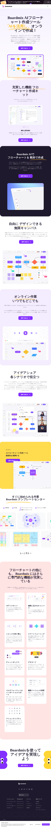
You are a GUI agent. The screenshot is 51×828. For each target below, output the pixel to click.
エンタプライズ (38, 805)
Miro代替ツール (9, 807)
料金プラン (38, 803)
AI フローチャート (20, 807)
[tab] (23, 795)
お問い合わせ (38, 807)
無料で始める (24, 48)
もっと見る (24, 553)
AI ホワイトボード (20, 801)
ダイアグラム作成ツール (11, 805)
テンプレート (28, 803)
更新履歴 (28, 807)
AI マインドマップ (20, 803)
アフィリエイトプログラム (40, 809)
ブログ (27, 801)
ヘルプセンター (29, 805)
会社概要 (37, 801)
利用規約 (4, 819)
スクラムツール (9, 803)
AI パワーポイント (20, 805)
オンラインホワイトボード (11, 801)
